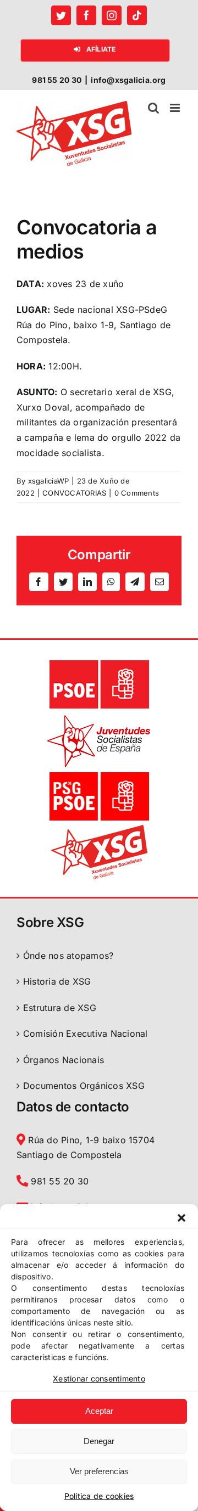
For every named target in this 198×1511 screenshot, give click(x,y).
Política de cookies (99, 1496)
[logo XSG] (99, 828)
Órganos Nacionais (63, 1059)
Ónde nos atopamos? (68, 955)
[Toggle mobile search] (153, 108)
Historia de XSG (57, 981)
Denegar (99, 1441)
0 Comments (136, 492)
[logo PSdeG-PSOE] (99, 772)
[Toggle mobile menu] (176, 108)
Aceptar (99, 1410)
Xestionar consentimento (99, 1378)
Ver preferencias (99, 1471)
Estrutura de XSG (59, 1007)
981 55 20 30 (58, 1181)
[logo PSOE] (99, 660)
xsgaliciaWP (48, 480)
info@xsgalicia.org (128, 80)
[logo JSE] (99, 716)
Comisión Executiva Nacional (85, 1033)
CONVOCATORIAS (74, 492)
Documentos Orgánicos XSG (84, 1085)
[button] (181, 1217)
